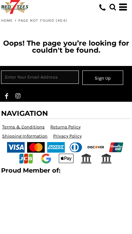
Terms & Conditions (23, 126)
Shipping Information (25, 136)
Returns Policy (65, 126)
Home (7, 20)
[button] (112, 7)
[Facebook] (7, 96)
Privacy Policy (67, 136)
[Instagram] (18, 96)
